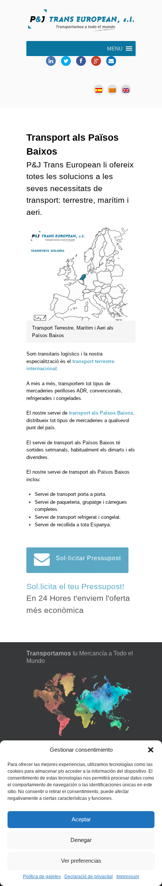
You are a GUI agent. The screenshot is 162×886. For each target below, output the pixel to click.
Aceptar (81, 819)
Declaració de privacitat (88, 876)
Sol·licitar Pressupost (88, 558)
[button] (150, 750)
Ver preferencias (81, 860)
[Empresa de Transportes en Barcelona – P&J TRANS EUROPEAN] (81, 21)
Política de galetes (42, 876)
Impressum (127, 876)
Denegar (81, 840)
